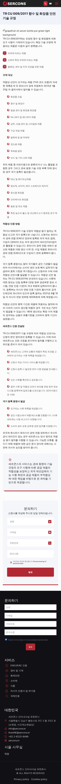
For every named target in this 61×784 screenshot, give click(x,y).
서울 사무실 (14, 747)
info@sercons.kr (17, 728)
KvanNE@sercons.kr (19, 732)
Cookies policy (39, 779)
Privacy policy (21, 779)
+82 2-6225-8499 (18, 736)
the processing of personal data (37, 640)
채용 (7, 753)
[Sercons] (14, 3)
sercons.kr (14, 740)
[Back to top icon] (29, 782)
